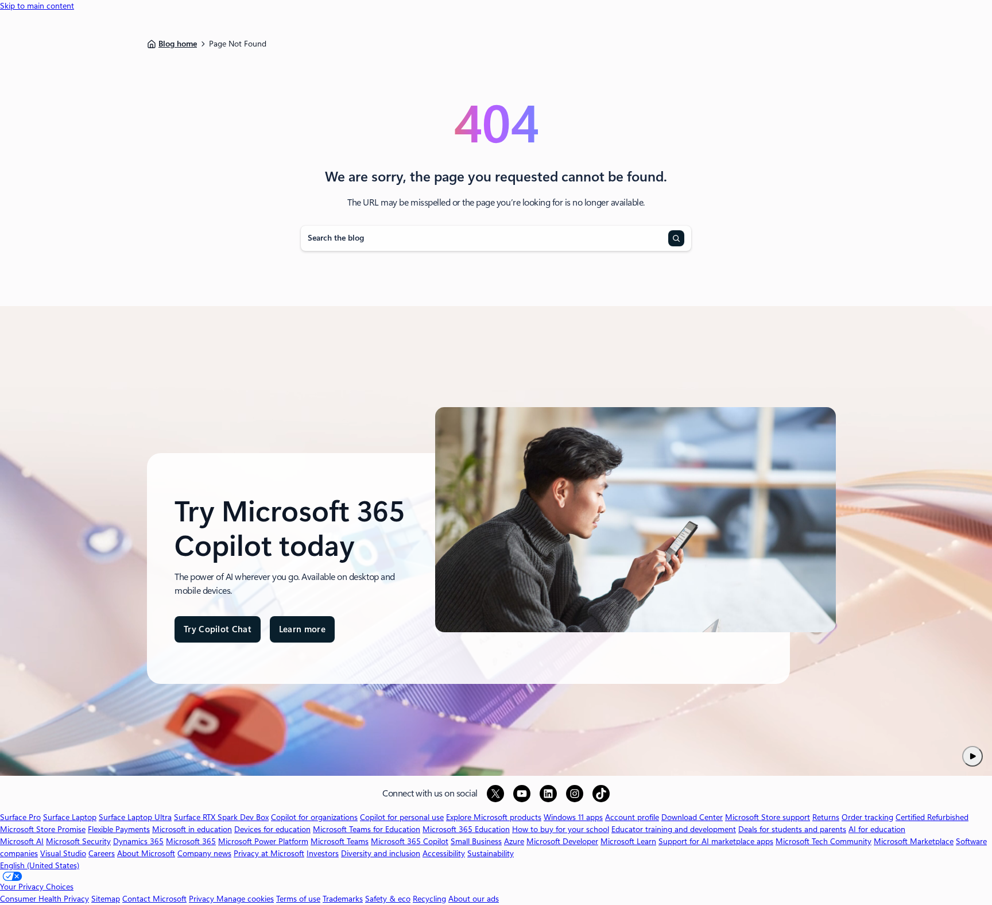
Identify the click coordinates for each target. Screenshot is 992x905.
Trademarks (343, 898)
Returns (825, 817)
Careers (101, 853)
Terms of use (298, 898)
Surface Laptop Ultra (135, 817)
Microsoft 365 (191, 841)
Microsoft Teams (340, 841)
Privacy (202, 898)
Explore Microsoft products (493, 817)
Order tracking (867, 817)
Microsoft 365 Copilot (409, 841)
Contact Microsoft (154, 898)
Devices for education (272, 829)
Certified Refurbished (932, 817)
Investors (323, 853)
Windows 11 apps (573, 817)
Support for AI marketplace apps (715, 841)
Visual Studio (63, 853)
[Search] (676, 238)
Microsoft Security (78, 841)
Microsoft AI (22, 841)
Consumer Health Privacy (44, 898)
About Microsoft (146, 853)
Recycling (429, 898)
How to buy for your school (560, 829)
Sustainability (490, 853)
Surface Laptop (69, 817)
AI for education (876, 829)
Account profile (632, 817)
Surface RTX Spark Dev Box (221, 817)
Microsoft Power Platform (263, 841)
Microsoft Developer (562, 841)
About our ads (473, 898)
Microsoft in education (192, 829)
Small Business (476, 841)
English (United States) (39, 865)
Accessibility (444, 853)
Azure (514, 841)
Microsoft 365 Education (466, 829)
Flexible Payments (119, 829)
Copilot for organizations (314, 817)
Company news (204, 853)
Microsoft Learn (628, 841)
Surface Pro (20, 817)
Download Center (692, 817)
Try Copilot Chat (217, 629)
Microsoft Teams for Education (366, 829)
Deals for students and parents (792, 829)
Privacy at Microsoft (269, 853)
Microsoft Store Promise (43, 829)
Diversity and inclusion (380, 853)
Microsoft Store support (767, 817)
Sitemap (105, 898)
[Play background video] (972, 756)
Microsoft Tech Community (823, 841)
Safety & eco (387, 898)
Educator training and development (673, 829)
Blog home (177, 43)
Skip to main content (37, 5)
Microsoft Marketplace (914, 841)
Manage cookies (245, 898)
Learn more (302, 633)
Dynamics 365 (138, 841)
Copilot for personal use (402, 817)
